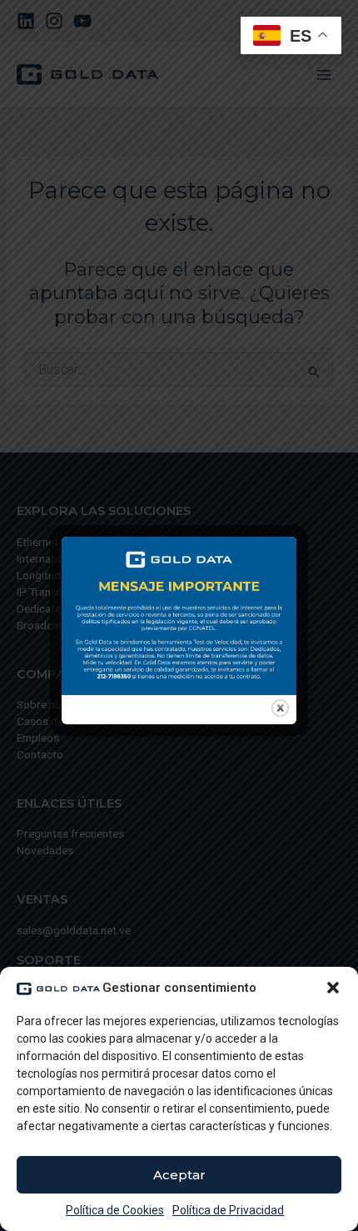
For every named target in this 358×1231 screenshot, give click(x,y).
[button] (333, 987)
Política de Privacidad (228, 1210)
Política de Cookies (115, 1210)
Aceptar (179, 1175)
